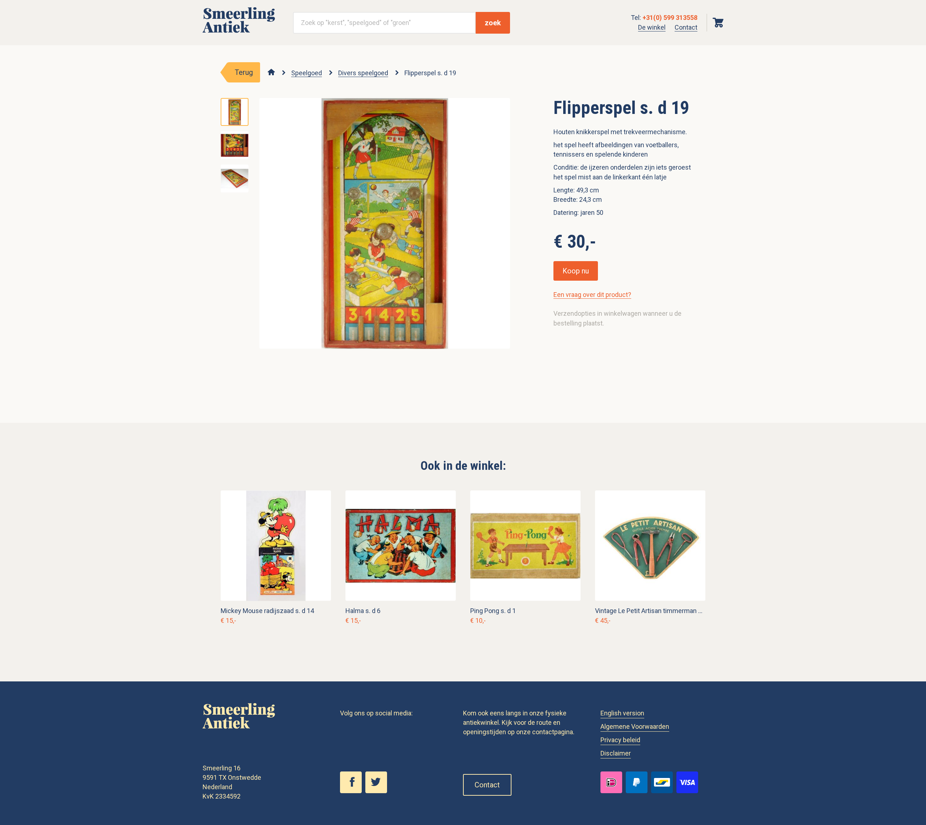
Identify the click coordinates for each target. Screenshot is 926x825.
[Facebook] (352, 791)
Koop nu (575, 271)
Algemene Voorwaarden (634, 726)
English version (622, 713)
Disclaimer (615, 753)
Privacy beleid (620, 740)
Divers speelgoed (363, 73)
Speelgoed (306, 73)
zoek (493, 22)
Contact (686, 27)
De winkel (652, 27)
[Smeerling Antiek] (239, 33)
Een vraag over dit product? (592, 294)
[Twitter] (378, 791)
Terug (244, 72)
